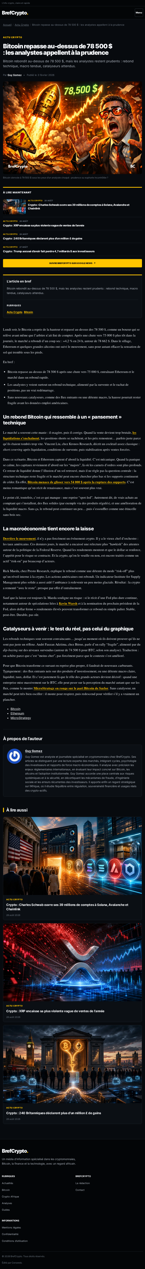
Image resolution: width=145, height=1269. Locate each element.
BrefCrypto (15, 12)
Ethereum (17, 713)
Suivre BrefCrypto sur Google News (72, 263)
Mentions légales (11, 1227)
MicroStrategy (21, 718)
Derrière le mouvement (19, 538)
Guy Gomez (15, 74)
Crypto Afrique (10, 1196)
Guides (6, 1209)
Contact (80, 1190)
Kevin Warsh (68, 603)
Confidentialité (10, 1234)
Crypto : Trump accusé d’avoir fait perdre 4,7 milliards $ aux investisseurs (49, 251)
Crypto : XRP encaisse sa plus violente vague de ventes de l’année (43, 225)
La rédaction (83, 1183)
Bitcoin (15, 709)
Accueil (7, 24)
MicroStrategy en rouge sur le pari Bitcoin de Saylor (71, 688)
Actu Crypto (22, 24)
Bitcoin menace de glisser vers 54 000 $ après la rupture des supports (77, 482)
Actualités (7, 1183)
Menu (139, 12)
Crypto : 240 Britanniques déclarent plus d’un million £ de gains (42, 238)
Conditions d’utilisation (15, 1241)
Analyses (7, 1203)
